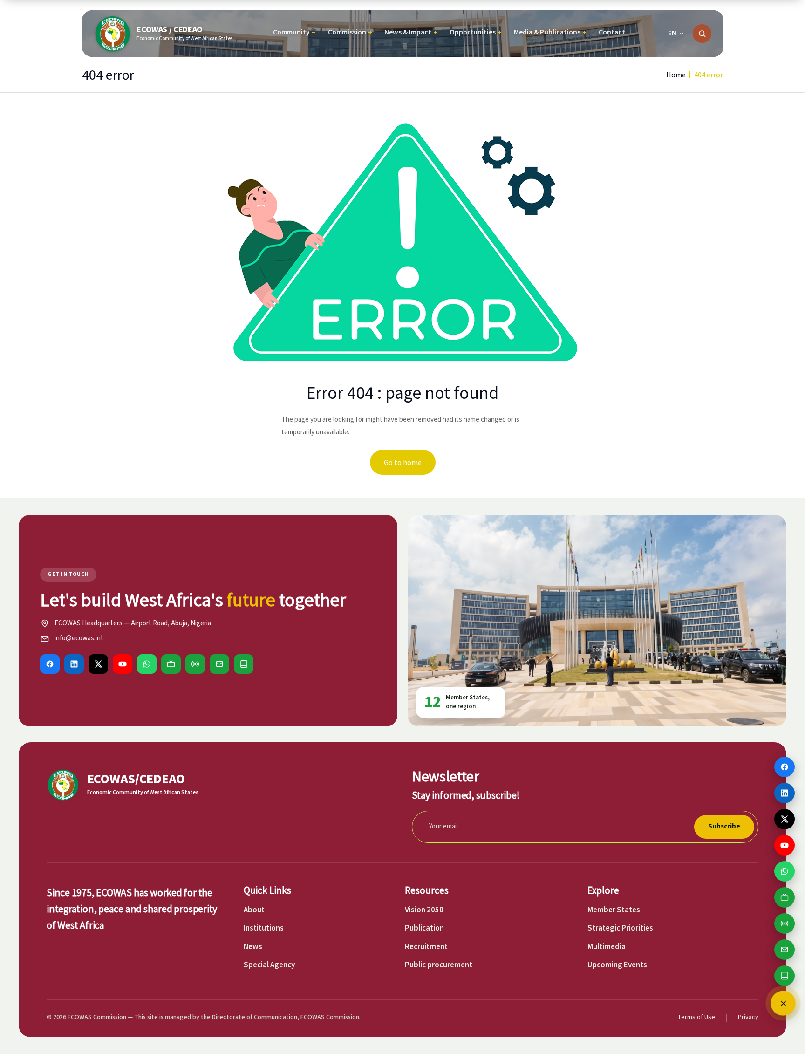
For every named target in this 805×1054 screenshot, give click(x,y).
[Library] (243, 664)
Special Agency (269, 965)
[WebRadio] (195, 664)
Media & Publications (550, 32)
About (254, 910)
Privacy (748, 1017)
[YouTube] (122, 664)
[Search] (702, 33)
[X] (98, 664)
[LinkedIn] (74, 664)
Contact (612, 32)
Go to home (403, 462)
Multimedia (606, 946)
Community (294, 32)
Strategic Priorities (620, 928)
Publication (424, 928)
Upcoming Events (617, 965)
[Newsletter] (219, 664)
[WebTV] (171, 664)
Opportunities (476, 32)
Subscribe (724, 826)
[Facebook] (50, 664)
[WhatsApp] (147, 664)
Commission (350, 32)
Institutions (264, 928)
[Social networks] (783, 1003)
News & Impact (410, 32)
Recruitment (426, 946)
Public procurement (438, 965)
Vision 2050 (424, 910)
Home (676, 74)
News (253, 946)
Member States (613, 910)
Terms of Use (696, 1017)
